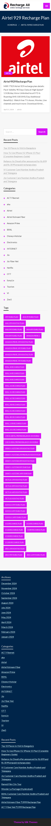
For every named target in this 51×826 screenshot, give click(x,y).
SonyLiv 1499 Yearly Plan (15, 517)
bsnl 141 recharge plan (15, 386)
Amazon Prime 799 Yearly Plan (18, 361)
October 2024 (8, 593)
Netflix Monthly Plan (14, 498)
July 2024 (5, 607)
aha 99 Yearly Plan (30, 317)
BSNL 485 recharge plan (15, 417)
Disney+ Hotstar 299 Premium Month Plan (23, 455)
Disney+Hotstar (14, 236)
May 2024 (6, 617)
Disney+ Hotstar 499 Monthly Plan (20, 461)
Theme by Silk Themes (25, 822)
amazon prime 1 (33, 336)
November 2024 (9, 588)
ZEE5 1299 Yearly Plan (36, 555)
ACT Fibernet (13, 198)
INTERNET (12, 248)
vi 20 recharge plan (13, 523)
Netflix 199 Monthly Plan (16, 480)
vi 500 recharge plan (14, 536)
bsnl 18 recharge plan (14, 367)
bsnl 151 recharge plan (15, 392)
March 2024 (7, 627)
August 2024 (7, 603)
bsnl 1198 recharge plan (15, 423)
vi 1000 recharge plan (14, 542)
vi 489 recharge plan (36, 530)
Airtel (8, 73)
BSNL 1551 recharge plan (15, 430)
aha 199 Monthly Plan (14, 323)
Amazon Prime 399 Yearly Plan (18, 348)
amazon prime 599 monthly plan (19, 354)
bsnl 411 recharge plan (15, 411)
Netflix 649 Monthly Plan (16, 492)
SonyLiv (10, 280)
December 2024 (9, 583)
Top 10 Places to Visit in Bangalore (20, 148)
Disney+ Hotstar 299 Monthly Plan (20, 448)
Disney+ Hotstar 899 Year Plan (18, 467)
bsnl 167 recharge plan (15, 398)
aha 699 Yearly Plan (34, 329)
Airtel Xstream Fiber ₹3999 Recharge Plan (21, 802)
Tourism (10, 286)
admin (19, 109)
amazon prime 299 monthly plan (19, 342)
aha (8, 204)
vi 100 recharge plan (14, 530)
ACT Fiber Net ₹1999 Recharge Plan (18, 807)
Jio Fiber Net (12, 261)
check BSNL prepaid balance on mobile (21, 442)
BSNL (9, 229)
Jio (8, 255)
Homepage (12, 25)
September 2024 (9, 598)
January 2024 (7, 636)
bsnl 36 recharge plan (14, 373)
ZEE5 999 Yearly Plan (13, 555)
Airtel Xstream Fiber (16, 217)
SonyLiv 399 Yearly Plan (15, 505)
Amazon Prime (13, 223)
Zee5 (9, 299)
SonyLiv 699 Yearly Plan (15, 511)
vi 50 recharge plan (34, 523)
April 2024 (6, 622)
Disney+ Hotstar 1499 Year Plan (18, 473)
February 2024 (8, 632)
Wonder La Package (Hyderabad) (17, 789)
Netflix (10, 268)
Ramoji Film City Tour (11, 784)
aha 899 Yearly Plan (13, 336)
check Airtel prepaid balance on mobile (22, 436)
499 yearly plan (11, 317)
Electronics (12, 242)
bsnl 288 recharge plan (15, 404)
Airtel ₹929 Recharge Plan (18, 81)
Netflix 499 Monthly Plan (16, 486)
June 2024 (6, 612)
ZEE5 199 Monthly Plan (15, 548)
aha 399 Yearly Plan (13, 329)
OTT (9, 274)
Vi (8, 293)
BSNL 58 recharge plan (14, 379)
